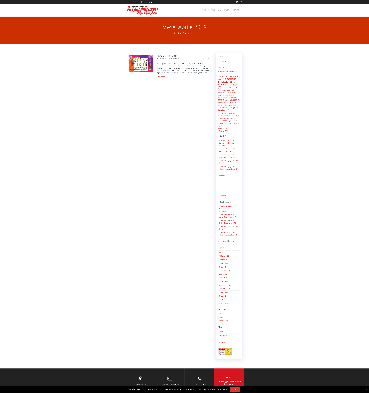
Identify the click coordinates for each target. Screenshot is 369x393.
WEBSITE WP (223, 321)
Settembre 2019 (224, 270)
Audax (234, 82)
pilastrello (236, 123)
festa (224, 110)
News (220, 10)
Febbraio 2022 (224, 256)
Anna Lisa (162, 58)
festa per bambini (229, 113)
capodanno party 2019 (229, 95)
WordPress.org (224, 342)
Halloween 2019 (224, 118)
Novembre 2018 (224, 285)
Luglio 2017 (223, 300)
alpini (220, 79)
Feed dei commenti (225, 339)
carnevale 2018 (222, 97)
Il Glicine (233, 118)
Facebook (222, 175)
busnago (234, 87)
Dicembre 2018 (224, 281)
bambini (223, 84)
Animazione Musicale (227, 80)
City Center (231, 102)
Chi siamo (211, 10)
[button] (221, 352)
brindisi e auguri (226, 87)
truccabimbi (233, 126)
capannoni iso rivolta (226, 90)
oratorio (229, 123)
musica (226, 121)
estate (223, 107)
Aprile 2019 (223, 274)
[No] (367, 389)
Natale (232, 121)
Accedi (221, 332)
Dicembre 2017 (224, 292)
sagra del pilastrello (223, 126)
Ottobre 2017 (223, 296)
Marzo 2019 (223, 278)
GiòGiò (227, 116)
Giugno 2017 (223, 303)
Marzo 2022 (223, 252)
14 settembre (232, 71)
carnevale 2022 (232, 100)
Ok (235, 389)
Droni (221, 314)
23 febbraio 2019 (230, 74)
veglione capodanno (224, 128)
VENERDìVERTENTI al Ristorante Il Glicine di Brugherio (226, 143)
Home (204, 10)
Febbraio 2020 (224, 260)
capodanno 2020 (223, 92)
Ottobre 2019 (223, 267)
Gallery (227, 10)
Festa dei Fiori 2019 (167, 55)
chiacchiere (222, 102)
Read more (161, 77)
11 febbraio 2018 (223, 71)
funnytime (221, 116)
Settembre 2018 (224, 289)
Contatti (235, 10)
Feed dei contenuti (225, 335)
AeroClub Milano (232, 76)
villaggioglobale (224, 131)
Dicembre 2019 (224, 263)
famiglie (233, 107)
